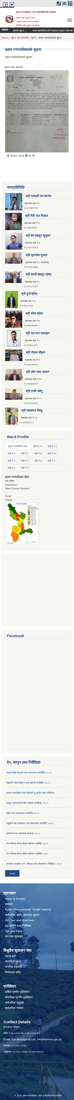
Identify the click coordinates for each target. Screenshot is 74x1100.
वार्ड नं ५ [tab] (25, 460)
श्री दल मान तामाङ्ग (38, 333)
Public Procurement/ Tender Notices (28, 909)
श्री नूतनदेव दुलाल (36, 255)
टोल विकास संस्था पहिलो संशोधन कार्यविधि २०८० (27, 853)
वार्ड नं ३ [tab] (51, 460)
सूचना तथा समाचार (13, 67)
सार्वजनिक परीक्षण (14, 1008)
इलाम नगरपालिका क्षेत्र (17, 477)
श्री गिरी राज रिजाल (36, 216)
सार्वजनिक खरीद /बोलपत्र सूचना (22, 915)
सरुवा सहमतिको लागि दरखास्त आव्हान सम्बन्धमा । (46, 30)
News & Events (15, 898)
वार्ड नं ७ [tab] (38, 453)
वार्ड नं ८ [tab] (25, 453)
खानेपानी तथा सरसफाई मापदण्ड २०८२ (23, 833)
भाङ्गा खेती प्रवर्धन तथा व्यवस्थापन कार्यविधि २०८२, (29, 772)
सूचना (33, 37)
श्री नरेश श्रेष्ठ (34, 313)
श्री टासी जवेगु (34, 391)
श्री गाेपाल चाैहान (35, 352)
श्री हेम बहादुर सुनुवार (38, 235)
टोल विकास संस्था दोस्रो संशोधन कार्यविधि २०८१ (27, 843)
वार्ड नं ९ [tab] (11, 453)
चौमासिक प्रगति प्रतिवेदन (19, 997)
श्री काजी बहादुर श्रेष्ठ (38, 274)
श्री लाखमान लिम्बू (32, 410)
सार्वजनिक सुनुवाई (14, 1002)
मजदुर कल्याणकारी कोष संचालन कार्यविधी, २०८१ (27, 803)
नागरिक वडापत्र (13, 966)
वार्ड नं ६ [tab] (11, 460)
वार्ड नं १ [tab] (25, 467)
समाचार (9, 904)
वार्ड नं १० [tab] (52, 453)
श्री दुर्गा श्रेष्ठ (29, 293)
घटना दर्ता (10, 956)
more (12, 873)
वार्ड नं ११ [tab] (52, 446)
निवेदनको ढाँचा (13, 972)
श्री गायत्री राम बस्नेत (38, 196)
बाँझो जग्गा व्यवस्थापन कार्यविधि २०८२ (22, 813)
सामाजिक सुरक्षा (13, 961)
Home (5, 37)
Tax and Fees (13, 931)
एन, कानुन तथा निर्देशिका (18, 925)
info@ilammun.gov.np (49, 1039)
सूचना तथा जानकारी (19, 37)
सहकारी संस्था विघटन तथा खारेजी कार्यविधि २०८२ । (29, 782)
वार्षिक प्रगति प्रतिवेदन (17, 992)
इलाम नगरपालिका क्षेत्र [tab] (17, 446)
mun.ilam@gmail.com (23, 1039)
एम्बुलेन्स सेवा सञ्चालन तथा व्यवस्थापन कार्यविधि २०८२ (29, 823)
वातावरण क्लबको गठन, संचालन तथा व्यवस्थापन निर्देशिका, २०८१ (34, 863)
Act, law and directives (19, 920)
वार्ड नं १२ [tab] (37, 446)
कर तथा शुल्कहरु (14, 936)
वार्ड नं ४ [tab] (38, 460)
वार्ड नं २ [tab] (11, 467)
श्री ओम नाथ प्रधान (37, 372)
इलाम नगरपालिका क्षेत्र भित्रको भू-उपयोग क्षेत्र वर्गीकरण (30, 792)
